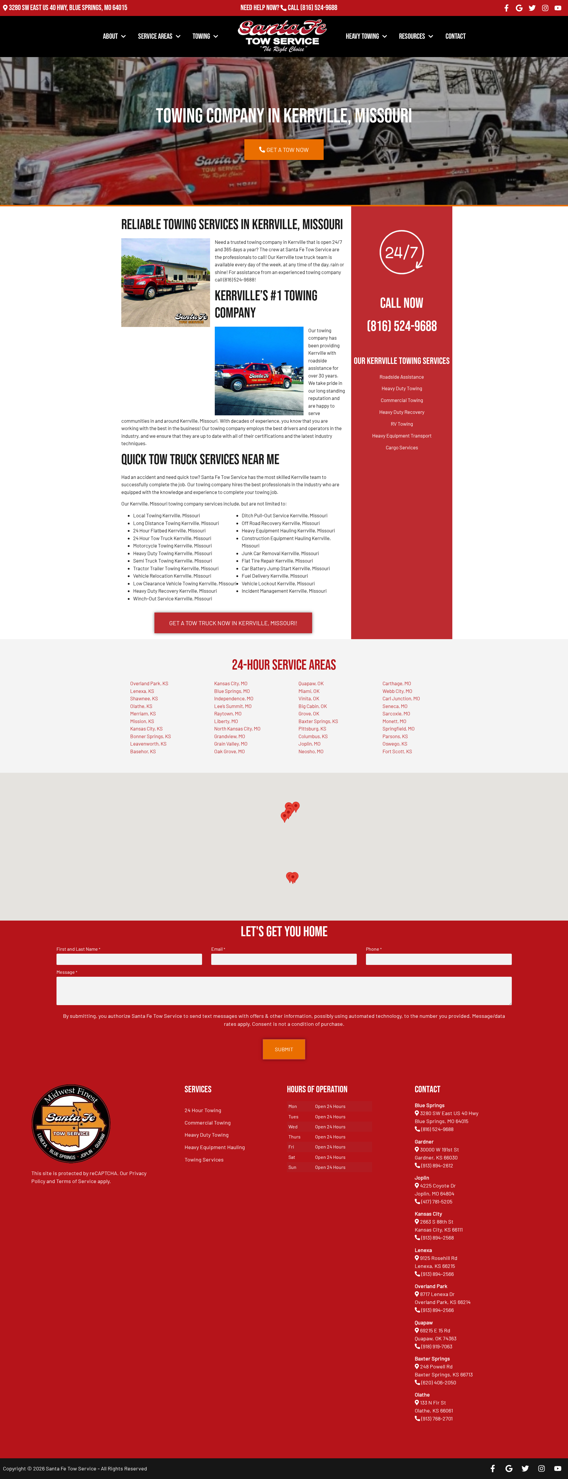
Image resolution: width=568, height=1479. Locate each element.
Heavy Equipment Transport (402, 435)
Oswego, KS (395, 743)
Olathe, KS (141, 706)
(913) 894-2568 (437, 1237)
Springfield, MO (399, 728)
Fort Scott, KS (397, 751)
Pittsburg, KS (312, 728)
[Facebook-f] (506, 8)
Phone (374, 949)
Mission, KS (142, 721)
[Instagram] (545, 8)
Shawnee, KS (144, 698)
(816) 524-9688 (318, 7)
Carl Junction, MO (401, 698)
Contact (456, 36)
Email (218, 949)
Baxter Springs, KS (318, 721)
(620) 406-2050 (438, 1382)
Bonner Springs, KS (150, 736)
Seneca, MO (395, 706)
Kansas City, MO (231, 683)
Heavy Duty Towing (402, 388)
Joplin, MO (309, 743)
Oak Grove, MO (229, 751)
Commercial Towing (402, 400)
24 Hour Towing (203, 1110)
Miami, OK (309, 691)
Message (67, 972)
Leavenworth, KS (148, 743)
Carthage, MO (397, 683)
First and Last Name (78, 949)
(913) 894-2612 (437, 1165)
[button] (293, 878)
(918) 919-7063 (436, 1346)
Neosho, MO (311, 751)
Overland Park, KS (149, 683)
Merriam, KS (143, 713)
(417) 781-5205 (436, 1201)
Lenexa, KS (142, 691)
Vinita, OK (308, 698)
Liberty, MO (226, 721)
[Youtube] (558, 8)
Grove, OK (308, 713)
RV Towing (402, 424)
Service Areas (155, 36)
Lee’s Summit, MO (233, 706)
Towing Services (204, 1159)
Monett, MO (394, 721)
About (110, 36)
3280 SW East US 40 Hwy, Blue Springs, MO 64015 (68, 7)
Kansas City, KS (146, 728)
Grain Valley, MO (231, 743)
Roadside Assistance (402, 377)
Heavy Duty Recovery (402, 412)
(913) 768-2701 (318, 15)
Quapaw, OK (311, 683)
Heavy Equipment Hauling (215, 1147)
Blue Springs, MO (232, 691)
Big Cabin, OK (312, 706)
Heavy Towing (362, 36)
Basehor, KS (143, 751)
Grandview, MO (229, 736)
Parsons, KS (395, 736)
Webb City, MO (397, 691)
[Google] (519, 8)
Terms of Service (76, 1181)
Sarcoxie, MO (396, 713)
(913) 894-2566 (437, 1274)
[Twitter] (532, 8)
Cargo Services (402, 447)
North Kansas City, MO (237, 728)
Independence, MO (234, 698)
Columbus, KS (313, 736)
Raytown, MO (228, 713)
